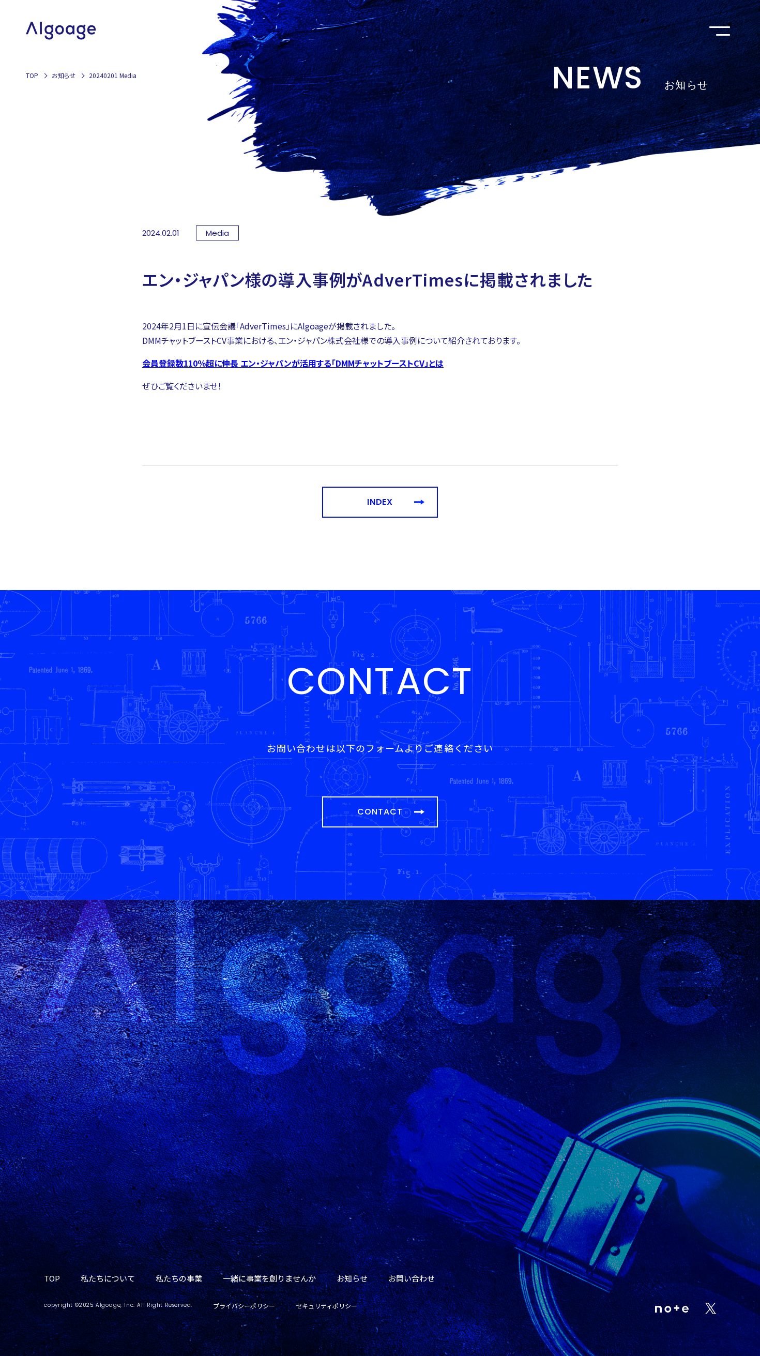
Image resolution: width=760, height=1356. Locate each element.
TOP (32, 75)
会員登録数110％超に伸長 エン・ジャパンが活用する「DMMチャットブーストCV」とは (293, 363)
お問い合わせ (411, 1278)
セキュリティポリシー (326, 1305)
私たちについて (108, 1278)
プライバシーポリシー (244, 1305)
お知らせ (63, 75)
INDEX (380, 502)
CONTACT (380, 812)
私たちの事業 (179, 1278)
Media (217, 233)
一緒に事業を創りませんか (269, 1278)
